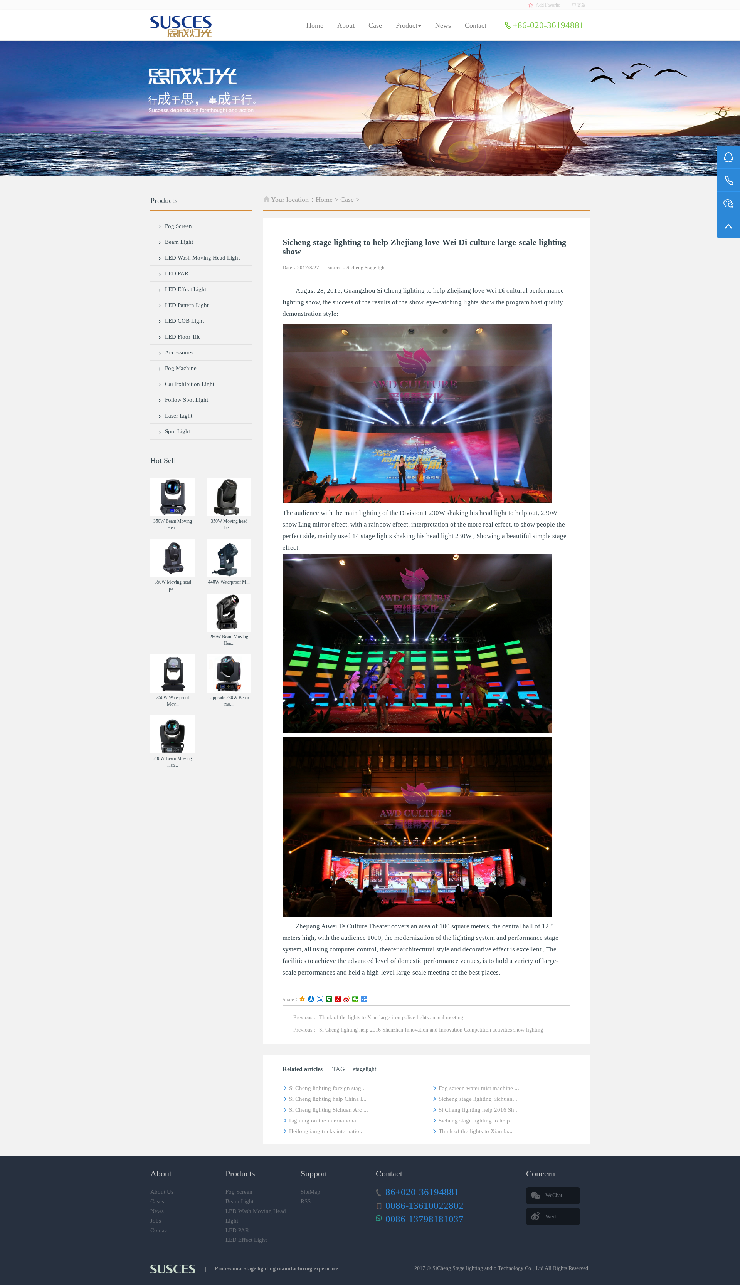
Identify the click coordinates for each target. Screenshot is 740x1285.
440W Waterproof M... (229, 582)
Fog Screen (178, 226)
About (346, 25)
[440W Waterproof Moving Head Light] (229, 558)
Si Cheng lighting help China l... (328, 1099)
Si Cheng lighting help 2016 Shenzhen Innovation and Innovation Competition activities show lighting (431, 1030)
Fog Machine (181, 368)
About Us (161, 1192)
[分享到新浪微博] (346, 999)
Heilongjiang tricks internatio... (326, 1131)
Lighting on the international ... (326, 1120)
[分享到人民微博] (338, 999)
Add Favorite (548, 5)
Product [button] (406, 25)
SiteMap (310, 1192)
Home (314, 25)
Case (375, 25)
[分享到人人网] (311, 999)
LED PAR (176, 273)
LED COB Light (184, 321)
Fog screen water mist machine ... (479, 1088)
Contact (475, 25)
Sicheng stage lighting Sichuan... (478, 1099)
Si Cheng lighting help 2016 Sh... (479, 1110)
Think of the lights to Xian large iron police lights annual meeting (391, 1017)
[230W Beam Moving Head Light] (172, 734)
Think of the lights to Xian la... (476, 1131)
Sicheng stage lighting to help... (477, 1120)
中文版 (579, 5)
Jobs (155, 1221)
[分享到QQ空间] (302, 999)
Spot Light (177, 431)
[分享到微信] (355, 999)
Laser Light (178, 416)
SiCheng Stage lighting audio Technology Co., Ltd (487, 1268)
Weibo (553, 1216)
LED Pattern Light (187, 305)
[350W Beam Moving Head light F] (172, 497)
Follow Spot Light (186, 400)
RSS (306, 1201)
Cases (157, 1201)
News (443, 25)
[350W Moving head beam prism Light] (229, 497)
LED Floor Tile (183, 337)
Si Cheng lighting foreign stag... (327, 1088)
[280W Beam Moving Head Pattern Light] (229, 613)
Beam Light (179, 242)
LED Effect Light (185, 289)
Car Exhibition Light (189, 384)
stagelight (364, 1069)
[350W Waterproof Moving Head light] (172, 673)
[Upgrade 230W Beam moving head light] (229, 673)
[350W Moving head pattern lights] (172, 558)
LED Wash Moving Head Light (202, 258)
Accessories (179, 352)
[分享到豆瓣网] (329, 999)
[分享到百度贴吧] (320, 999)
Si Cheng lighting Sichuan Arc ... (328, 1110)
